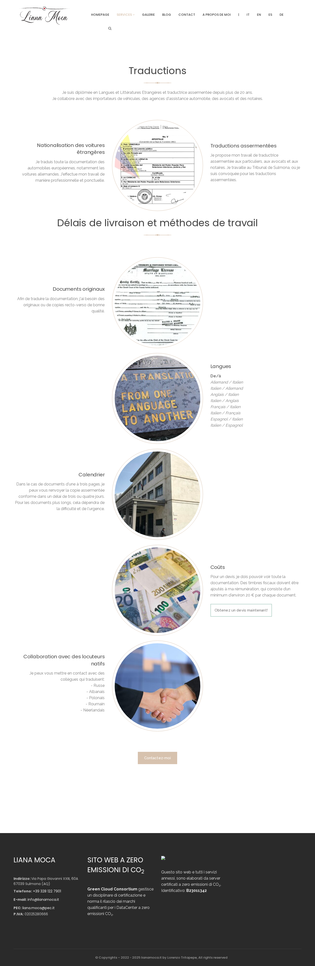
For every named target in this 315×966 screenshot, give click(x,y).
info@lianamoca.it (43, 899)
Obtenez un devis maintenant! (241, 610)
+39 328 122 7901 (47, 891)
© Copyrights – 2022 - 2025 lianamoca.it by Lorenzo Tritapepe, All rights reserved (161, 957)
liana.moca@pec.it (38, 907)
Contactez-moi (157, 758)
